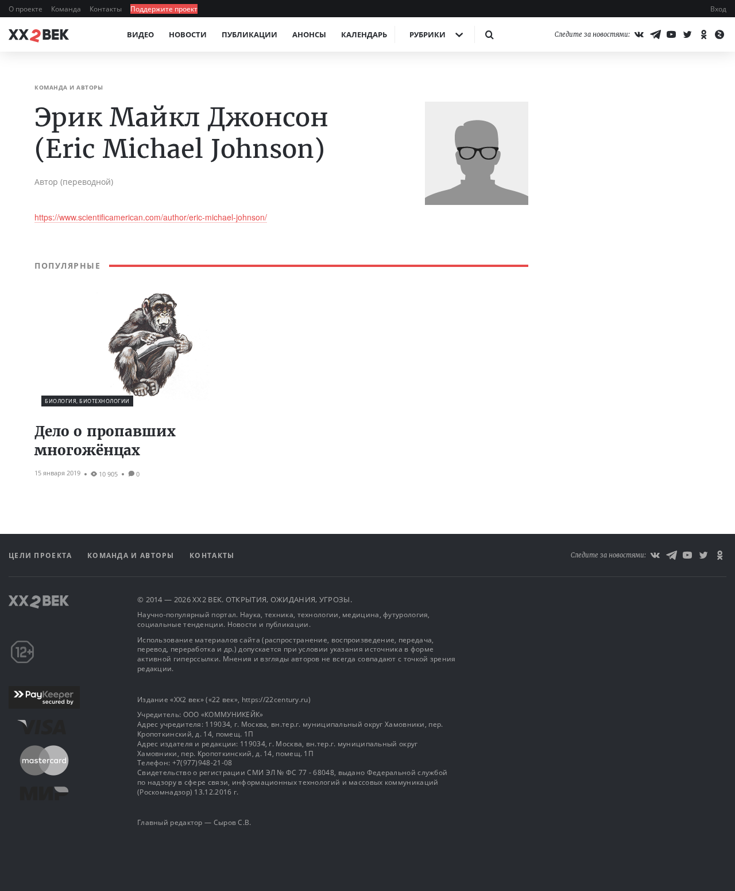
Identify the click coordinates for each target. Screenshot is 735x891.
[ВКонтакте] (639, 34)
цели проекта (42, 555)
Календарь (364, 34)
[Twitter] (687, 34)
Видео (140, 34)
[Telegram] (655, 34)
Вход (718, 9)
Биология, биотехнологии (87, 401)
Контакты (106, 9)
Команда (67, 9)
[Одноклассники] (703, 34)
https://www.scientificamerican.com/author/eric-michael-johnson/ (150, 217)
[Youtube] (671, 34)
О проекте (26, 9)
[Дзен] (719, 34)
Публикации (249, 34)
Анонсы (309, 34)
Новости (188, 34)
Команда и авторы (132, 555)
